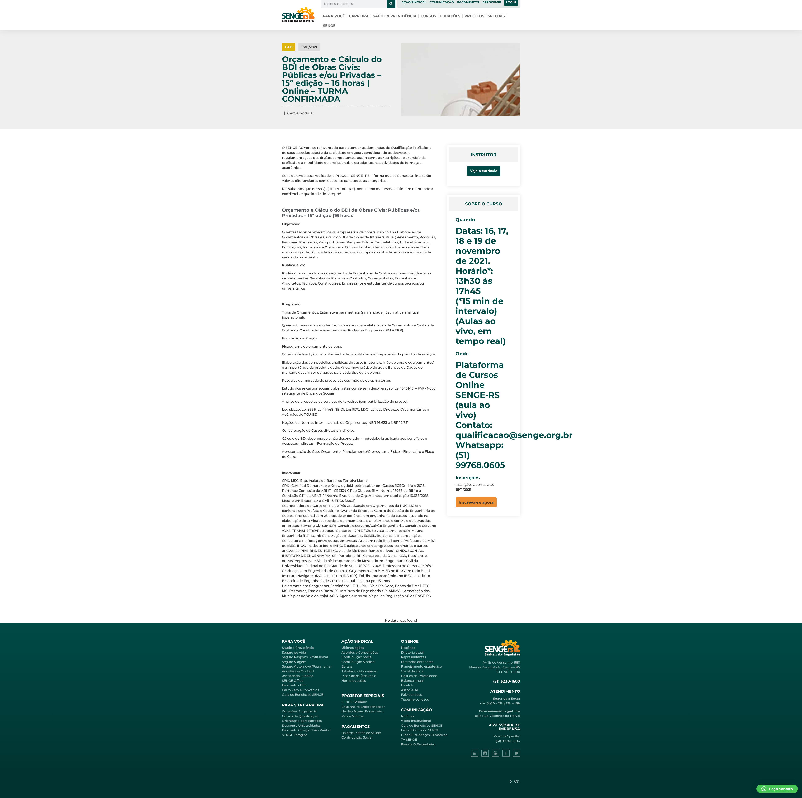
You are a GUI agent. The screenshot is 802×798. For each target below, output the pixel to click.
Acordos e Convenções (359, 652)
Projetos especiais (484, 16)
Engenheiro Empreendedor (363, 707)
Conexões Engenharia (299, 711)
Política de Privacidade (419, 676)
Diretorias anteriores (417, 662)
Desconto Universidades (301, 725)
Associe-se (409, 690)
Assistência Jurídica (297, 676)
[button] (476, 502)
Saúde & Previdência (394, 16)
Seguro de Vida (294, 652)
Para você (334, 16)
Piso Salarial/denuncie (358, 676)
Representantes (413, 657)
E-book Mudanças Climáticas (424, 735)
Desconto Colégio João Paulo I (306, 730)
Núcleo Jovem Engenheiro (362, 711)
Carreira (359, 16)
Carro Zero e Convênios (300, 690)
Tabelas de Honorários (359, 671)
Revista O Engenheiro (418, 744)
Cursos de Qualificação (300, 716)
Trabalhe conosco (415, 699)
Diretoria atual (412, 652)
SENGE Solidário (354, 702)
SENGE (329, 26)
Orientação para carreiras (302, 721)
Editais (346, 666)
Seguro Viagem (294, 662)
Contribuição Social (356, 657)
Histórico (408, 648)
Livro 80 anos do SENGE (420, 730)
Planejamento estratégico (421, 666)
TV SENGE (409, 739)
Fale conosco (411, 695)
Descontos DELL (295, 685)
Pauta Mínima (352, 716)
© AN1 (515, 781)
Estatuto (408, 685)
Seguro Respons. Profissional (305, 657)
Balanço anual (412, 681)
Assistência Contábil (298, 671)
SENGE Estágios (294, 735)
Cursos (428, 16)
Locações (450, 16)
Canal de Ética (412, 671)
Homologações (353, 681)
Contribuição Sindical (358, 662)
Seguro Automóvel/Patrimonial (306, 666)
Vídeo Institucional (416, 721)
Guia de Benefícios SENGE (302, 695)
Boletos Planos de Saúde (361, 733)
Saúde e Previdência (298, 648)
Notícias (407, 716)
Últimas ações (352, 648)
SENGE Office (292, 681)
